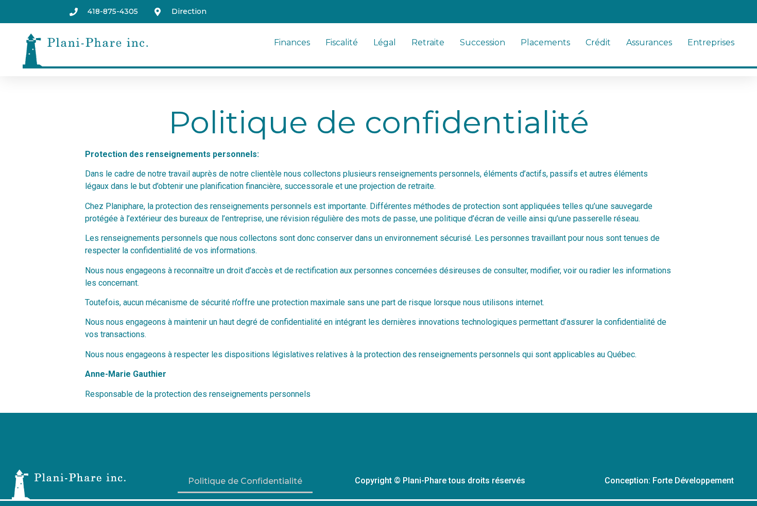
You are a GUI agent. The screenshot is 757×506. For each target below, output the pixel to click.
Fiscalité (341, 42)
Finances (292, 42)
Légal (384, 42)
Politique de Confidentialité (245, 481)
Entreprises (710, 42)
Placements (545, 42)
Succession (482, 42)
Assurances (649, 42)
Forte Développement (693, 480)
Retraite (427, 42)
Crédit (598, 42)
